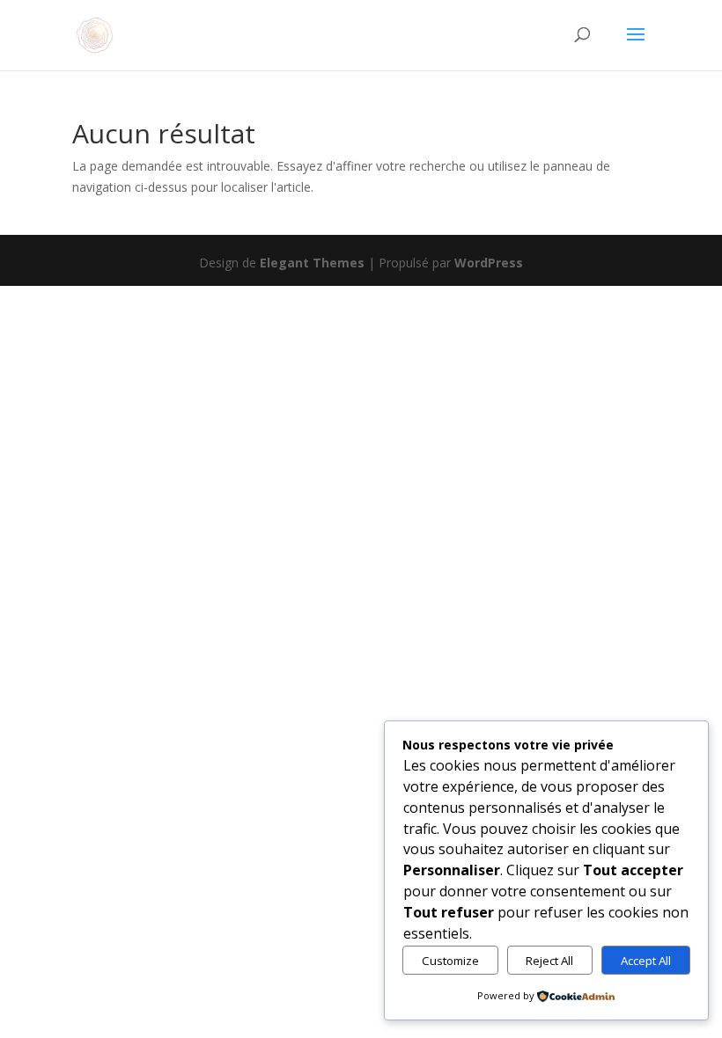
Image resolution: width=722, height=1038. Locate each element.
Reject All (549, 961)
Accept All (646, 961)
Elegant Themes (312, 262)
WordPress (488, 262)
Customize (450, 961)
